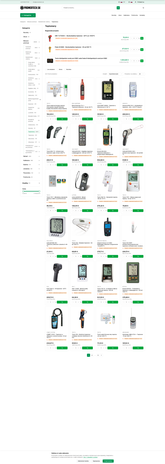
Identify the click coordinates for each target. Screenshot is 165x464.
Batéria (27, 165)
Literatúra (27, 169)
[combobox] (91, 8)
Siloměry (31, 128)
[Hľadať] (118, 7)
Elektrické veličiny (31, 53)
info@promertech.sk (38, 2)
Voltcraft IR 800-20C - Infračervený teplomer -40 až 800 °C (132, 153)
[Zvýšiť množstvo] (136, 38)
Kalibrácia (126, 15)
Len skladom (51, 69)
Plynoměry (28, 173)
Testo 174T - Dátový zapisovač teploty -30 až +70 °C (131, 198)
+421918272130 (24, 2)
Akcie (26, 37)
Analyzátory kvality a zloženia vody (33, 64)
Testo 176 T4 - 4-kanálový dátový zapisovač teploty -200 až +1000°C (107, 290)
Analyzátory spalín (33, 70)
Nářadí (27, 156)
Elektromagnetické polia (34, 99)
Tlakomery (32, 135)
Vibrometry (32, 138)
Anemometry (33, 74)
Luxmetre (32, 112)
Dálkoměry (32, 95)
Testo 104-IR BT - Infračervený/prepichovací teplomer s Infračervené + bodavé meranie (132, 244)
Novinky (114, 15)
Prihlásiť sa (140, 2)
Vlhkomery (32, 142)
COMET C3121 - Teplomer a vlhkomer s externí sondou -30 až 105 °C (56, 336)
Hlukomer (32, 104)
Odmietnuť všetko (83, 461)
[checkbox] (46, 69)
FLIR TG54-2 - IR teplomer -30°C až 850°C (56, 289)
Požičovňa (134, 15)
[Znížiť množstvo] (131, 38)
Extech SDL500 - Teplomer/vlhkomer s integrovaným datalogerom (105, 153)
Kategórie (27, 15)
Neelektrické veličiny (44, 22)
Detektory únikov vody (33, 84)
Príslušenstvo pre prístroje (31, 146)
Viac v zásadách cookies (90, 457)
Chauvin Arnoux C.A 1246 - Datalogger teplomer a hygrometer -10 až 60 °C (107, 244)
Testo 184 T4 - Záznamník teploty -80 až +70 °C (107, 198)
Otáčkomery (33, 125)
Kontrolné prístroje (31, 47)
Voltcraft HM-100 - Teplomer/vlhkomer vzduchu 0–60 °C (57, 244)
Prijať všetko (108, 461)
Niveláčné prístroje (33, 120)
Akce (120, 15)
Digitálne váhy (33, 88)
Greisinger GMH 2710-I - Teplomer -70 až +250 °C (132, 335)
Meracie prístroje (32, 22)
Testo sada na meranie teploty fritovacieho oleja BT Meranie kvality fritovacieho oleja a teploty (57, 107)
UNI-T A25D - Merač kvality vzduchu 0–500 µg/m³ (80, 289)
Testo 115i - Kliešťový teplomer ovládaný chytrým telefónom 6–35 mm (82, 336)
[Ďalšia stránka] (101, 355)
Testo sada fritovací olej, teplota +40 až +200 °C (107, 335)
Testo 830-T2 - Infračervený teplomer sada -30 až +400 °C (56, 152)
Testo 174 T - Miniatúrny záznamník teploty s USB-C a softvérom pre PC (57, 198)
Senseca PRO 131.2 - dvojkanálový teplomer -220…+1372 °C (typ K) (132, 106)
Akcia (60, 69)
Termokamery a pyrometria (31, 151)
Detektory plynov (32, 79)
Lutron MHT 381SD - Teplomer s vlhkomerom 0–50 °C (106, 106)
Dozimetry (32, 92)
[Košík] (143, 7)
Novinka (68, 69)
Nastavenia (96, 461)
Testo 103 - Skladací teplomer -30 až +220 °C (82, 243)
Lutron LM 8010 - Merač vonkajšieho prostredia (79, 198)
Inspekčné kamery (33, 108)
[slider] (23, 191)
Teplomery (33, 132)
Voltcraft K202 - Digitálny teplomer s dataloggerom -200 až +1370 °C (82, 152)
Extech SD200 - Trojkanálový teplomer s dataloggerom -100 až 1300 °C (132, 290)
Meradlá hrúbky (33, 116)
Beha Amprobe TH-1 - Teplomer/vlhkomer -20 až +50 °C (82, 106)
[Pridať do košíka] (141, 38)
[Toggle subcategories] (39, 42)
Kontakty (142, 15)
